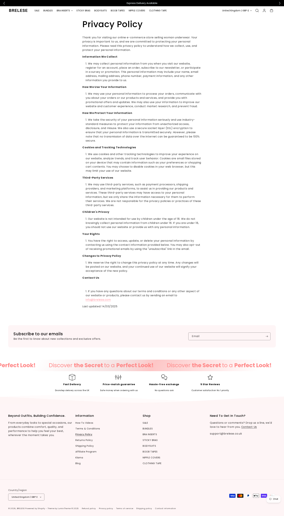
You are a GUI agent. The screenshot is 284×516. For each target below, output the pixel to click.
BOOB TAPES (150, 451)
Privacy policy (106, 508)
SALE (145, 422)
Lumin (64, 508)
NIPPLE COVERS (151, 457)
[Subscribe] (266, 336)
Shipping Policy (84, 446)
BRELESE (21, 508)
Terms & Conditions (87, 428)
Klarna (79, 457)
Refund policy (89, 508)
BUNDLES (148, 428)
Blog (78, 463)
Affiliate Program (85, 451)
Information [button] (84, 415)
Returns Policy (84, 440)
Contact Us (249, 427)
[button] (64, 10)
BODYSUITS (149, 446)
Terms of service (124, 508)
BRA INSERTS (150, 434)
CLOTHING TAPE (152, 463)
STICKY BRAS (150, 440)
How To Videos (84, 422)
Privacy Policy (83, 434)
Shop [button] (147, 415)
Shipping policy (144, 508)
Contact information (165, 508)
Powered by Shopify (35, 508)
